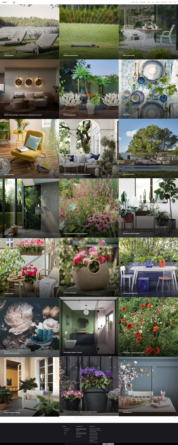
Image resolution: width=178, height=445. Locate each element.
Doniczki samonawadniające (93, 433)
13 (99, 417)
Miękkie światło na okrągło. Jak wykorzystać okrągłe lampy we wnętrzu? (23, 115)
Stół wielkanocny (127, 412)
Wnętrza (148, 2)
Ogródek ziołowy (92, 440)
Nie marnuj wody (8, 234)
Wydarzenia (157, 2)
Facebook (65, 432)
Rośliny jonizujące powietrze (94, 442)
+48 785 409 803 (66, 430)
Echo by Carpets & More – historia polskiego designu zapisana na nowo (81, 433)
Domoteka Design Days (93, 431)
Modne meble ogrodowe (70, 115)
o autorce (170, 2)
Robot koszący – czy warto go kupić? (95, 428)
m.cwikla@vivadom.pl (67, 428)
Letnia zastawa (127, 114)
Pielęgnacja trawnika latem (71, 55)
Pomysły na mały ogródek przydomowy (95, 430)
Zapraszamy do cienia (128, 174)
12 (97, 417)
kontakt (175, 2)
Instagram (65, 434)
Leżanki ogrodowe (8, 55)
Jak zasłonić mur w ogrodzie (94, 434)
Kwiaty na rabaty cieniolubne (94, 437)
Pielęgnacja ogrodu (134, 2)
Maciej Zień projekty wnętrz (94, 439)
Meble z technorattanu (129, 55)
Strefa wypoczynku (9, 174)
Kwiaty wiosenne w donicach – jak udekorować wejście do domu (80, 412)
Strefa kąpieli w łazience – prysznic (73, 352)
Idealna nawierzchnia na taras (12, 412)
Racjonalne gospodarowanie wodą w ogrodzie (75, 233)
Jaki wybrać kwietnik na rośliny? (131, 233)
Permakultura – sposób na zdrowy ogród (133, 352)
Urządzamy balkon (9, 293)
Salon (153, 2)
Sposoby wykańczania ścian (11, 353)
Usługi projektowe (164, 2)
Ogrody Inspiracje (143, 2)
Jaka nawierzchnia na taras (93, 436)
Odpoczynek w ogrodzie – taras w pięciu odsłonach (77, 174)
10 (93, 417)
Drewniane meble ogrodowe (130, 293)
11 (95, 417)
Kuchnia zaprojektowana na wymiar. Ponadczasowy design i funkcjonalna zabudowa (81, 429)
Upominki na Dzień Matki (70, 293)
